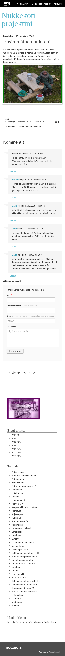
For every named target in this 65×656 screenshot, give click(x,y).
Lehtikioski (17, 532)
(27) (16, 445)
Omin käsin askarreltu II (23, 563)
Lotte (14, 228)
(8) (16, 435)
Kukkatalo (16, 518)
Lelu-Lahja (17, 535)
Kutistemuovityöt (20, 521)
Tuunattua (16, 598)
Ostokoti (16, 567)
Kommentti (11, 326)
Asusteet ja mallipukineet (24, 475)
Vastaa (13, 171)
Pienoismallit (18, 574)
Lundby (15, 539)
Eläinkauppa (18, 493)
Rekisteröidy (45, 3)
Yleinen (15, 605)
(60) (16, 456)
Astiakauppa (18, 472)
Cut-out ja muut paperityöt (24, 486)
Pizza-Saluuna (19, 577)
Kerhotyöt (16, 511)
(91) (16, 452)
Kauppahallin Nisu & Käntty (25, 507)
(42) (16, 442)
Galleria (15, 496)
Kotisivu (32, 316)
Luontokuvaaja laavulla (23, 542)
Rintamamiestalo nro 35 (23, 588)
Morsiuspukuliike (20, 549)
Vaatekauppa (18, 602)
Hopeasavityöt (19, 500)
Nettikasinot (22, 3)
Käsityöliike (17, 525)
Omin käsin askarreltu (29, 126)
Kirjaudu (58, 3)
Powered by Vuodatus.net (49, 652)
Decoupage (17, 489)
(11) (16, 438)
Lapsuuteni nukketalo (22, 528)
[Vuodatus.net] (14, 648)
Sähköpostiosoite (22, 305)
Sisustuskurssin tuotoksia (24, 591)
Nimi (9, 295)
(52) (16, 449)
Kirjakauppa (17, 514)
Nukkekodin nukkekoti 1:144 (25, 553)
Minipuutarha (18, 546)
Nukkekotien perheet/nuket (25, 556)
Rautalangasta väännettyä (24, 584)
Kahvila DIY (17, 504)
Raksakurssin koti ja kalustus (26, 581)
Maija (14, 254)
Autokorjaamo (18, 479)
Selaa (35, 3)
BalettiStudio (18, 482)
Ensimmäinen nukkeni (27, 41)
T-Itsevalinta (18, 595)
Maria (14, 205)
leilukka (16, 179)
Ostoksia (16, 570)
